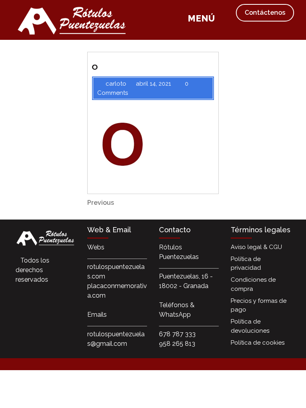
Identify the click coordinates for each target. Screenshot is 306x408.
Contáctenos (265, 12)
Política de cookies (257, 342)
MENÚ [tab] (201, 19)
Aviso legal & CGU (256, 247)
